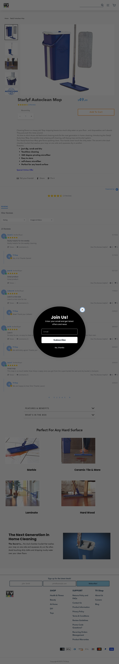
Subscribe (59, 340)
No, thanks (59, 347)
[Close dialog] (82, 309)
